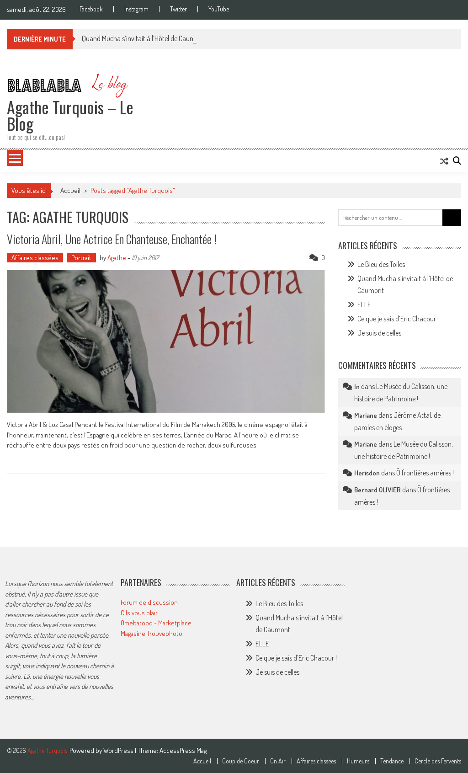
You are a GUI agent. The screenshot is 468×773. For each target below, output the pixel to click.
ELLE (364, 304)
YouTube (218, 9)
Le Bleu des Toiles (381, 264)
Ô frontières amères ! (425, 472)
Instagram (136, 9)
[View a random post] (444, 161)
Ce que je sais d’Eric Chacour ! (398, 318)
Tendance (392, 761)
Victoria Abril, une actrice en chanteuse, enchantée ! (112, 239)
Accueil (202, 761)
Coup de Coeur (240, 761)
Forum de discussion (149, 602)
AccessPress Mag (183, 750)
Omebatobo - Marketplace (156, 622)
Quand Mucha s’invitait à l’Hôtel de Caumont (143, 38)
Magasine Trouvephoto (151, 633)
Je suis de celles (379, 332)
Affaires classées (34, 257)
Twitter (178, 9)
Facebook (91, 9)
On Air (278, 761)
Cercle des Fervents (438, 761)
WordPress (119, 750)
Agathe (116, 257)
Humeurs (358, 761)
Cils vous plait (139, 612)
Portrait (81, 257)
